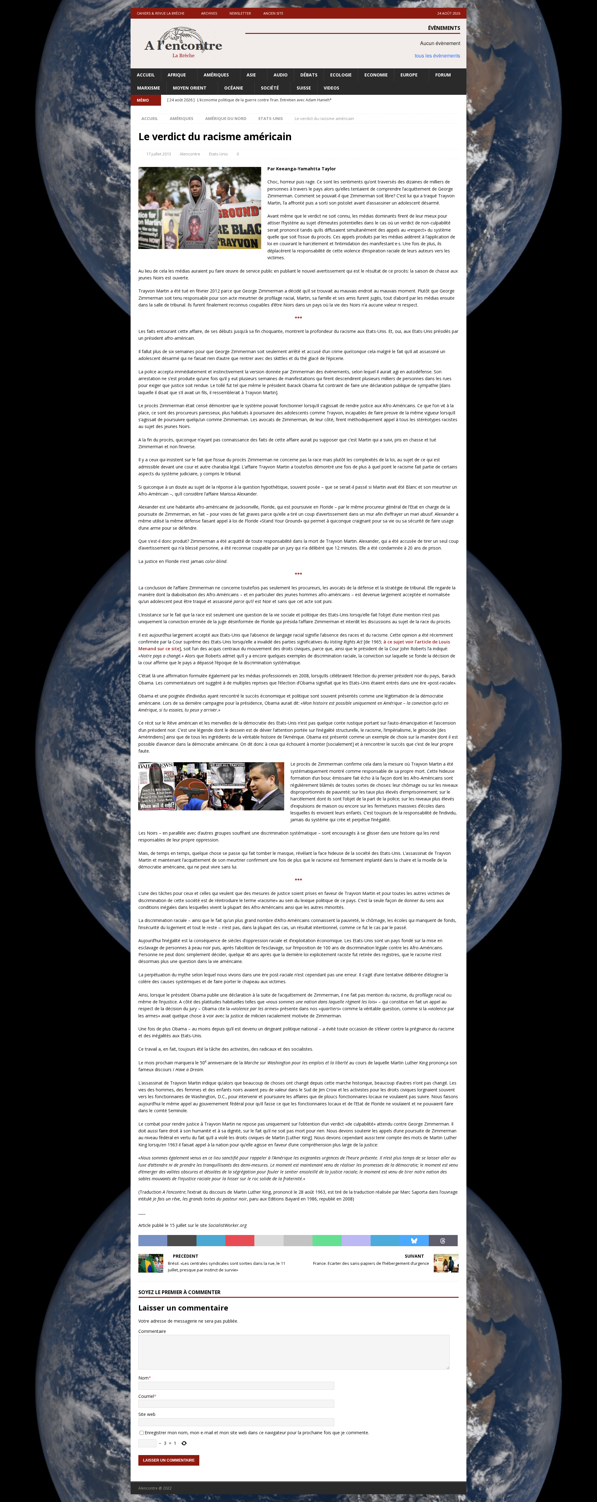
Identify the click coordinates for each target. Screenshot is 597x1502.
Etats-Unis (218, 154)
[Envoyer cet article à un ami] (268, 1240)
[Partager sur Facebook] (152, 1240)
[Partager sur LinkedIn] (211, 1240)
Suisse (304, 88)
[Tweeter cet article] (181, 1240)
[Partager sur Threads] (443, 1240)
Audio (281, 75)
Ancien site (273, 13)
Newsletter (240, 13)
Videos (331, 88)
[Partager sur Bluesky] (414, 1240)
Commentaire (152, 1331)
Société (270, 88)
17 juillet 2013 (158, 154)
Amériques (216, 75)
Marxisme (148, 88)
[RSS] (461, 100)
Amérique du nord (226, 118)
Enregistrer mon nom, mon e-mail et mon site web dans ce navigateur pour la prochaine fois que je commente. (257, 1432)
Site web (146, 1414)
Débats (308, 75)
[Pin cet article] (239, 1240)
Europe (409, 75)
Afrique (177, 75)
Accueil (146, 75)
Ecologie (341, 75)
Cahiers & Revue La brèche (160, 13)
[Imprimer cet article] (298, 1240)
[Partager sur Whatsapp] (326, 1240)
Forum (443, 75)
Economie (376, 75)
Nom (143, 1378)
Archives (209, 13)
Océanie (233, 88)
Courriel (146, 1396)
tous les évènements (437, 55)
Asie (251, 75)
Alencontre (190, 154)
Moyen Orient (189, 88)
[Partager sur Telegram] (385, 1240)
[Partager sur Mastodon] (356, 1240)
